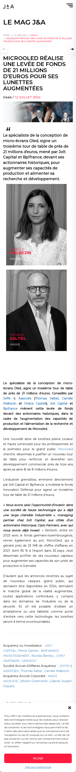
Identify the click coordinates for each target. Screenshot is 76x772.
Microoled (65, 449)
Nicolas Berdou (43, 656)
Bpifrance (10, 408)
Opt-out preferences (38, 767)
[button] (70, 708)
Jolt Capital (59, 403)
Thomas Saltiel (46, 398)
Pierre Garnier (28, 651)
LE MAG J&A (20, 35)
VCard (13, 347)
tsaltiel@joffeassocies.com (22, 338)
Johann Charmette (34, 681)
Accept (38, 758)
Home (6, 35)
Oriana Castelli (35, 403)
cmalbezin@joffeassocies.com (24, 257)
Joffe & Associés (17, 398)
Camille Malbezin (56, 671)
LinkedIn (14, 261)
